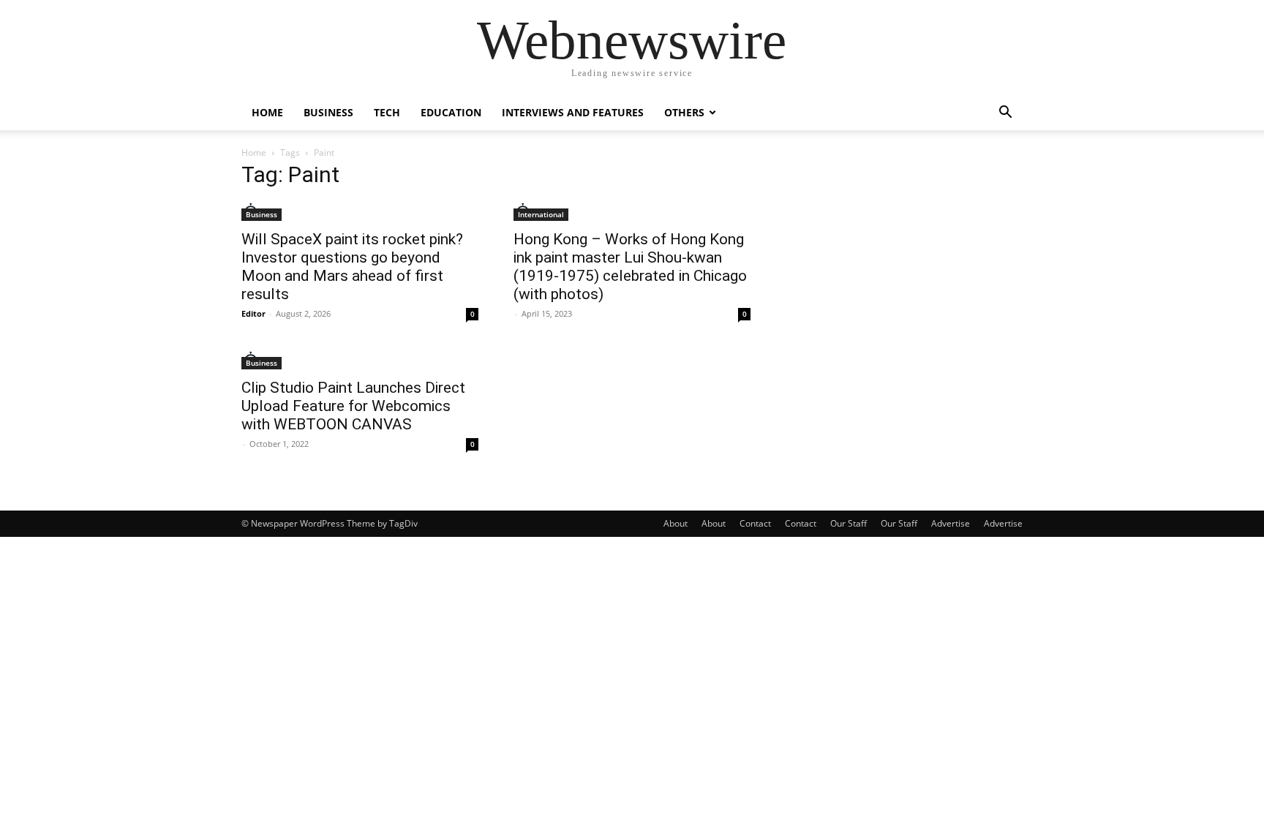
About (675, 523)
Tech (387, 112)
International (541, 214)
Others (684, 112)
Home (267, 112)
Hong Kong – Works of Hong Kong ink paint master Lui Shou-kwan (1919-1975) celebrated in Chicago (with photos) (630, 266)
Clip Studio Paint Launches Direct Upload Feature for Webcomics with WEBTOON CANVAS (353, 406)
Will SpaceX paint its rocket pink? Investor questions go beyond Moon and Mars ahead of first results (352, 266)
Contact (755, 523)
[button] (1005, 114)
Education (451, 112)
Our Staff (848, 523)
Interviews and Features (573, 112)
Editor (253, 313)
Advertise (950, 523)
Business (328, 112)
